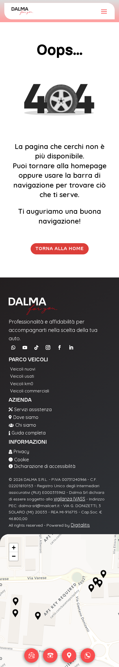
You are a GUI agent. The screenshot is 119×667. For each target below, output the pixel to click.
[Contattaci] (31, 655)
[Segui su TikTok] (36, 347)
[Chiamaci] (50, 655)
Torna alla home (60, 248)
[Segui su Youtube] (24, 347)
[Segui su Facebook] (59, 347)
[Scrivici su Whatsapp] (88, 655)
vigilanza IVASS (69, 499)
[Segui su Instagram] (48, 347)
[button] (15, 601)
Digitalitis (80, 525)
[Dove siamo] (69, 655)
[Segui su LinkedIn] (71, 347)
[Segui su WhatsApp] (13, 347)
